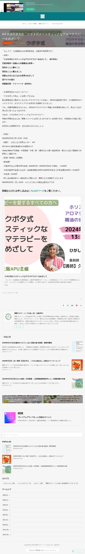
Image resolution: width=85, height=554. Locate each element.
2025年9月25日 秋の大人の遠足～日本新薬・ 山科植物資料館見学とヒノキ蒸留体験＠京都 (33, 379)
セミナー (38, 483)
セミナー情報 (33, 23)
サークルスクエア (57, 23)
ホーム (24, 23)
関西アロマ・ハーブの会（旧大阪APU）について (62, 483)
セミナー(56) (15, 292)
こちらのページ (36, 190)
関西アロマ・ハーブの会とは (45, 23)
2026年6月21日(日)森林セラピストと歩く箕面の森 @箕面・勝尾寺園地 (27, 343)
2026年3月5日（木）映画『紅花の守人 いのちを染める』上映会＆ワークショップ (31, 361)
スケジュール (7, 43)
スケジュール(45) (6, 292)
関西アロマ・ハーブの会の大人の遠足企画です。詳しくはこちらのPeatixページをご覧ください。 (31, 383)
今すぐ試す (30, 9)
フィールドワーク (24, 483)
